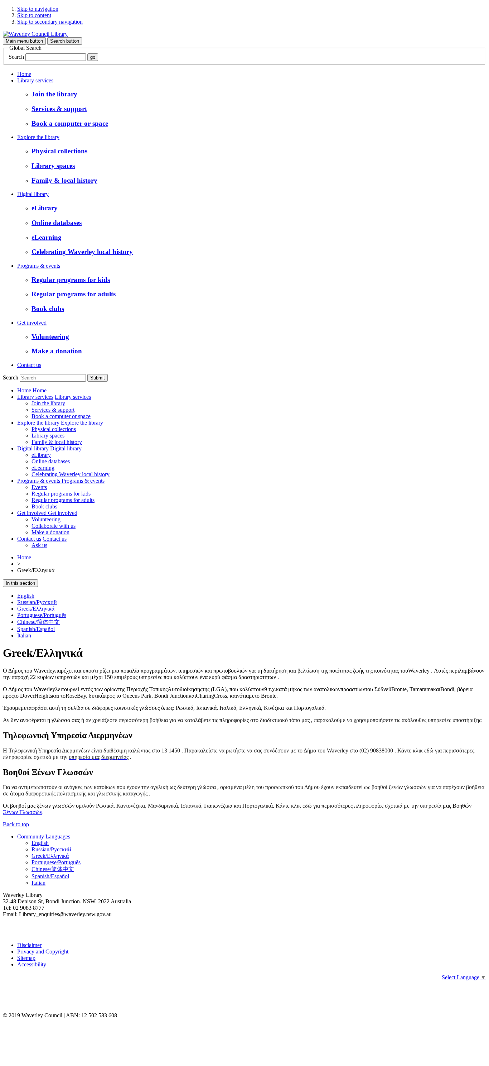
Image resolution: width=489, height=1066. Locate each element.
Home (24, 74)
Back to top (16, 824)
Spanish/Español (36, 629)
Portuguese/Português (41, 615)
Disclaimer (29, 945)
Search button (64, 41)
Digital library (33, 194)
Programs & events (38, 266)
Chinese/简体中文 (38, 622)
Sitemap (26, 958)
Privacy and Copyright (42, 951)
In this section (20, 583)
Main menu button (24, 41)
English (25, 596)
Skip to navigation (37, 9)
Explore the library (38, 137)
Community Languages (43, 836)
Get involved (32, 323)
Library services (35, 80)
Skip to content (34, 15)
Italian (24, 635)
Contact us (29, 365)
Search (16, 57)
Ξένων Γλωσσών (22, 812)
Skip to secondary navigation (50, 22)
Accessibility (31, 964)
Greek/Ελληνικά (35, 609)
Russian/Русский (37, 602)
